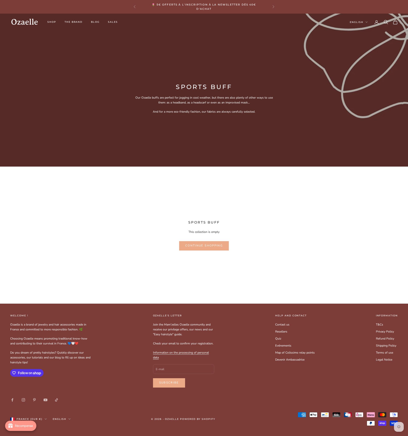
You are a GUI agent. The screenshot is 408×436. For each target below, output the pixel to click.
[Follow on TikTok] (56, 400)
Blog (95, 22)
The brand (74, 22)
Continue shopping (204, 246)
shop (51, 22)
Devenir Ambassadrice (290, 360)
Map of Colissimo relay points (295, 353)
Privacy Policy (385, 332)
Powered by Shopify (197, 419)
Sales (113, 22)
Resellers (281, 332)
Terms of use (384, 353)
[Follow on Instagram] (23, 400)
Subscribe (169, 383)
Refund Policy (385, 339)
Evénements (283, 346)
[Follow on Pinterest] (34, 400)
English (356, 22)
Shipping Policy (386, 346)
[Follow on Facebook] (12, 400)
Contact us (282, 325)
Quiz (278, 339)
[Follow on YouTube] (45, 400)
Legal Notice (384, 360)
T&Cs (379, 325)
